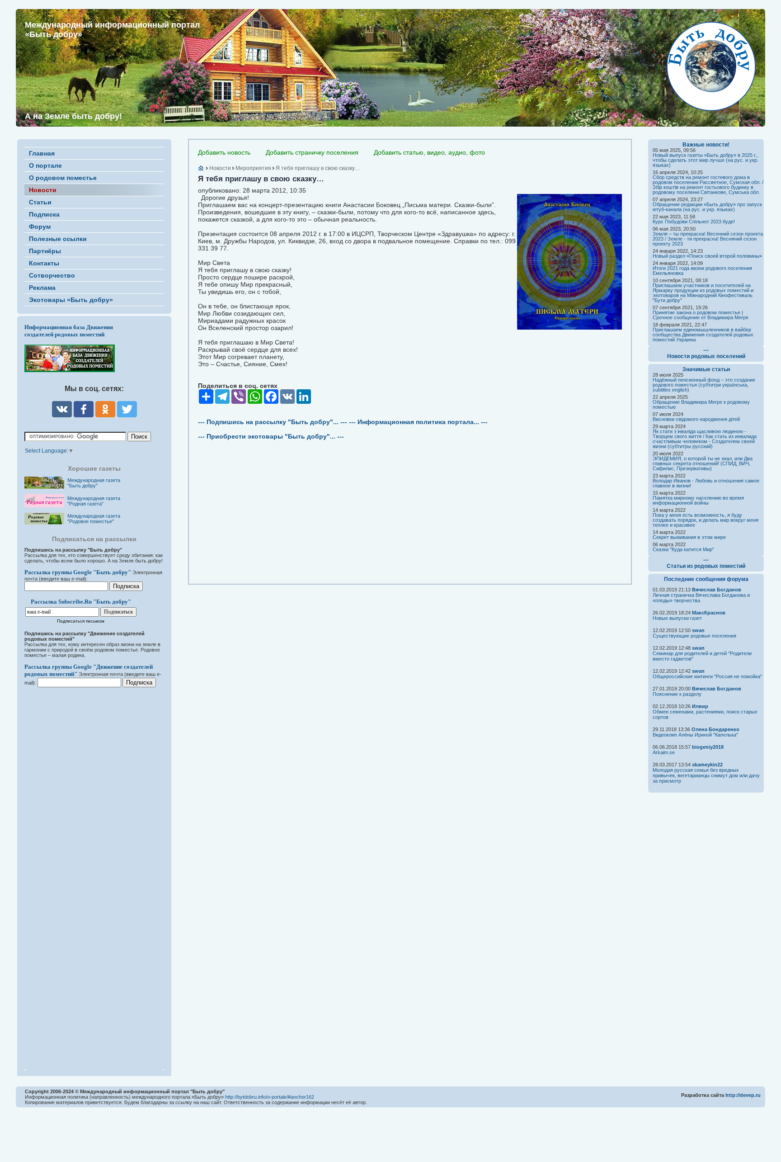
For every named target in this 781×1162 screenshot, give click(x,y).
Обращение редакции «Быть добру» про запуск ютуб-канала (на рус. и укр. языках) (707, 207)
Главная (42, 153)
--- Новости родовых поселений (706, 353)
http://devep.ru (743, 1095)
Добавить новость (224, 152)
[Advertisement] (78, 873)
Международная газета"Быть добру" (93, 482)
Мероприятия (253, 168)
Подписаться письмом (80, 621)
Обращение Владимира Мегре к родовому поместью (701, 404)
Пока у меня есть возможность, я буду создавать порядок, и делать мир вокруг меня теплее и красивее (705, 520)
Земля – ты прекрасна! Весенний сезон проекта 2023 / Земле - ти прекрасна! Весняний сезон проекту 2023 (708, 238)
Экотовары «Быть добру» (71, 299)
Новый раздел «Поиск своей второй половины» (707, 256)
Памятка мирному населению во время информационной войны (698, 500)
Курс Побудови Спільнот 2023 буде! (694, 221)
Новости (42, 190)
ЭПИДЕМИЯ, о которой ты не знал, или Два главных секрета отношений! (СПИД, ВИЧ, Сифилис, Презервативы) (703, 463)
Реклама (42, 287)
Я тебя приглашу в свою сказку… (318, 168)
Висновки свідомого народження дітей (696, 419)
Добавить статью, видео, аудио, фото (429, 152)
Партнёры (45, 251)
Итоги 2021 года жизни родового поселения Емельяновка (702, 270)
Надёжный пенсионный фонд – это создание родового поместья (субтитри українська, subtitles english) (704, 384)
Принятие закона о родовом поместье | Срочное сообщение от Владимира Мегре (700, 315)
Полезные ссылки (58, 238)
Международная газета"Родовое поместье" (93, 518)
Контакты (44, 263)
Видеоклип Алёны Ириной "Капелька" (695, 734)
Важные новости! (705, 145)
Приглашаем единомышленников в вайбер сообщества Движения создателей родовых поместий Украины (703, 334)
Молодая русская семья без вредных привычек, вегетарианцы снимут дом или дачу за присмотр (706, 775)
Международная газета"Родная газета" (93, 501)
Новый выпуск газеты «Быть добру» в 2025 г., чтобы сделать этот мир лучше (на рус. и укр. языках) (705, 160)
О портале (45, 165)
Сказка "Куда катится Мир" (683, 549)
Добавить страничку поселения (312, 152)
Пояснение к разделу (677, 694)
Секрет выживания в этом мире (689, 537)
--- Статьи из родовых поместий (706, 563)
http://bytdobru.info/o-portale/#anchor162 (269, 1097)
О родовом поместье (63, 177)
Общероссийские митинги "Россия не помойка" (707, 676)
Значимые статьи (706, 369)
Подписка (44, 214)
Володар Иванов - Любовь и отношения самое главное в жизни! (706, 483)
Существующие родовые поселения (694, 635)
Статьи (40, 202)
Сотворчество (52, 275)
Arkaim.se (664, 752)
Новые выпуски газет (677, 618)
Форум (40, 226)
